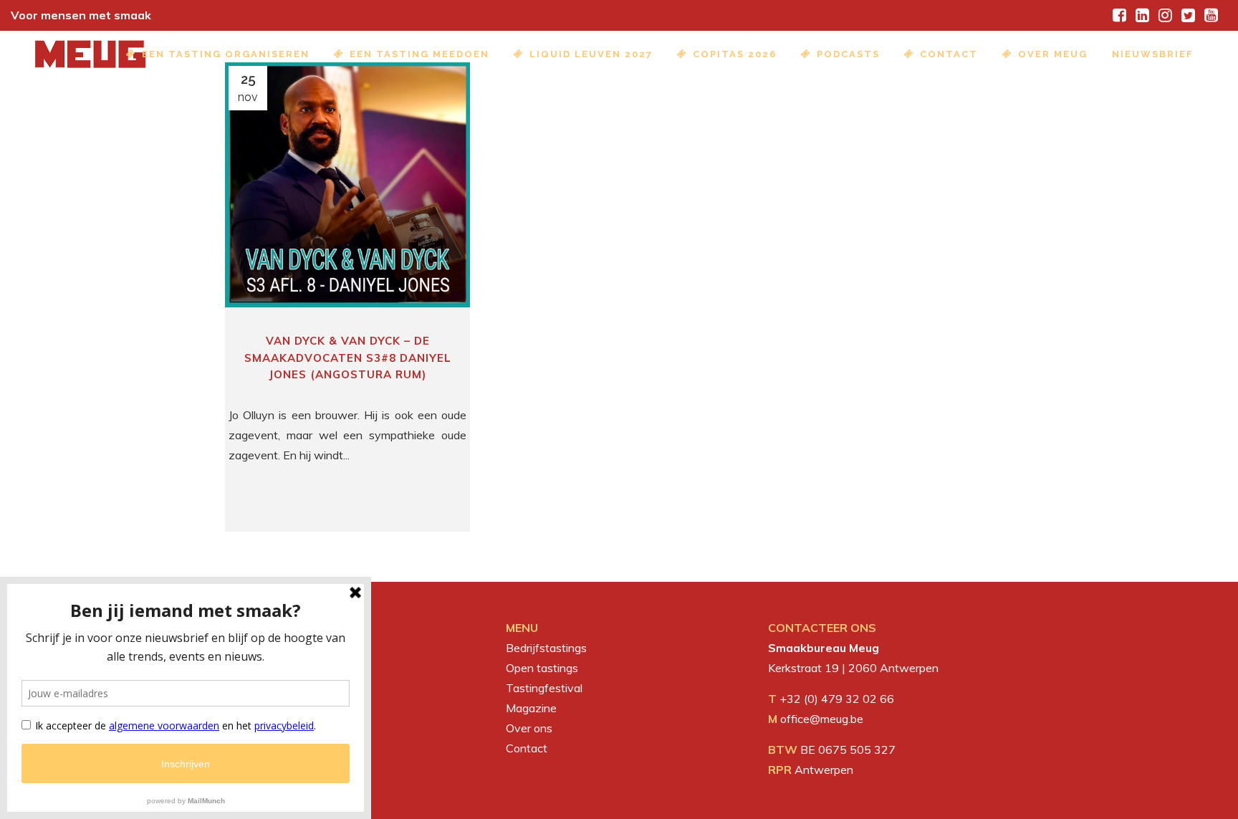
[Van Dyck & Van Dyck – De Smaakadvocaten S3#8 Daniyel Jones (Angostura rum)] (347, 184)
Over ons (529, 728)
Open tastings (542, 668)
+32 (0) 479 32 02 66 (836, 698)
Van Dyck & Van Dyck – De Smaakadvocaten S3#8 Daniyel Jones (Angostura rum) (347, 357)
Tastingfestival (544, 688)
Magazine (531, 708)
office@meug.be (821, 719)
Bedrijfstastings (546, 648)
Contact (526, 748)
